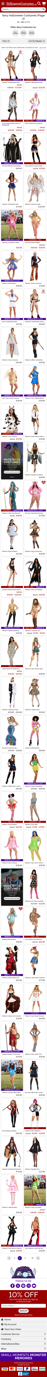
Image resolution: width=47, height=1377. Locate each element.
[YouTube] (34, 1286)
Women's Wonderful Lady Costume (10, 204)
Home (7, 1319)
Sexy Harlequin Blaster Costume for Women (9, 1131)
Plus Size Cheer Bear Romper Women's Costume (34, 513)
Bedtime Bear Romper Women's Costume (9, 939)
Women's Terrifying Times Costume (10, 709)
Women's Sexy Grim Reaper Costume (33, 589)
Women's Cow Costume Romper (9, 436)
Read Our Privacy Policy (23, 1315)
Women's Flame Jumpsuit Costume (33, 283)
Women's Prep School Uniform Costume (34, 436)
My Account (10, 1324)
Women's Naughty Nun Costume (32, 1169)
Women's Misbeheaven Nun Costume (33, 82)
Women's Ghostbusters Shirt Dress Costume (11, 82)
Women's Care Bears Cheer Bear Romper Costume (10, 242)
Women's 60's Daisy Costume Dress (34, 901)
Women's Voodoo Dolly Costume (32, 709)
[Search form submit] (43, 9)
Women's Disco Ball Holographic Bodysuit (32, 824)
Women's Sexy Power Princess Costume (34, 1016)
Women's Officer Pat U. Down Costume (11, 786)
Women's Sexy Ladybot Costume (9, 863)
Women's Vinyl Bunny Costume (12, 1248)
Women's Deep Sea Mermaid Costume (11, 513)
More (3, 1348)
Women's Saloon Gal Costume (11, 1016)
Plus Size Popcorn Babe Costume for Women (32, 242)
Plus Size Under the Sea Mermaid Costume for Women (11, 748)
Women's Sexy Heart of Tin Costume (33, 1054)
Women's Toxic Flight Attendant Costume (35, 398)
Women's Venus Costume (10, 360)
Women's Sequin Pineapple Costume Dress (33, 786)
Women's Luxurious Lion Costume (32, 630)
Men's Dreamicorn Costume (33, 123)
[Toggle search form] (39, 3)
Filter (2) (6, 41)
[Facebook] (12, 1286)
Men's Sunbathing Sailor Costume (9, 321)
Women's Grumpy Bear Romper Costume (12, 1092)
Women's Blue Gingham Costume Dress (9, 551)
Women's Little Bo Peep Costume (9, 1207)
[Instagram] (28, 1286)
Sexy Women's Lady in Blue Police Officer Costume (33, 166)
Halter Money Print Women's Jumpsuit (11, 668)
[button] (44, 3)
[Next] (38, 1258)
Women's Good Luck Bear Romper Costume (33, 1207)
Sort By (35, 41)
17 (32, 1258)
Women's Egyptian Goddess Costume (34, 474)
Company (6, 1339)
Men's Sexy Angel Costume (10, 398)
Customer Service (10, 1334)
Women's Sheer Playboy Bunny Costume (12, 589)
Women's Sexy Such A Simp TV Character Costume (34, 863)
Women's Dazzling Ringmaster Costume (11, 1169)
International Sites (10, 1344)
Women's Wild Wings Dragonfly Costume (9, 283)
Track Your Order (12, 1329)
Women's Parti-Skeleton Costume (32, 1131)
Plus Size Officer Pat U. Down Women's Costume (34, 1092)
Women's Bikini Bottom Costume (32, 748)
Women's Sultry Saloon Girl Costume (10, 977)
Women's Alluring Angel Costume (32, 204)
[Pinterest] (23, 1286)
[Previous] (9, 1258)
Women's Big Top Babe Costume (9, 824)
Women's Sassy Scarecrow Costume (33, 551)
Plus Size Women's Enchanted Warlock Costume (11, 166)
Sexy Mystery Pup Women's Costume (33, 939)
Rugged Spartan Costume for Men (11, 1054)
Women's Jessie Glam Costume (35, 977)
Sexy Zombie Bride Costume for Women (12, 123)
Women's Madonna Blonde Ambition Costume (10, 630)
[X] (18, 1286)
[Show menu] (3, 4)
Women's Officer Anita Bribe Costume (33, 360)
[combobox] (21, 9)
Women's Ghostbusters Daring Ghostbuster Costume (34, 321)
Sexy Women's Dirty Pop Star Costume (34, 1248)
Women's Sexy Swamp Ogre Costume (34, 668)
